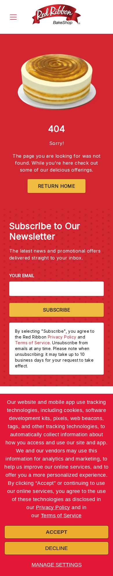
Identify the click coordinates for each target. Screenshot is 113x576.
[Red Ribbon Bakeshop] (56, 17)
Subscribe (56, 310)
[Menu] (13, 17)
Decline (56, 548)
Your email (21, 275)
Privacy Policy (53, 507)
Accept (56, 532)
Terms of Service (61, 515)
